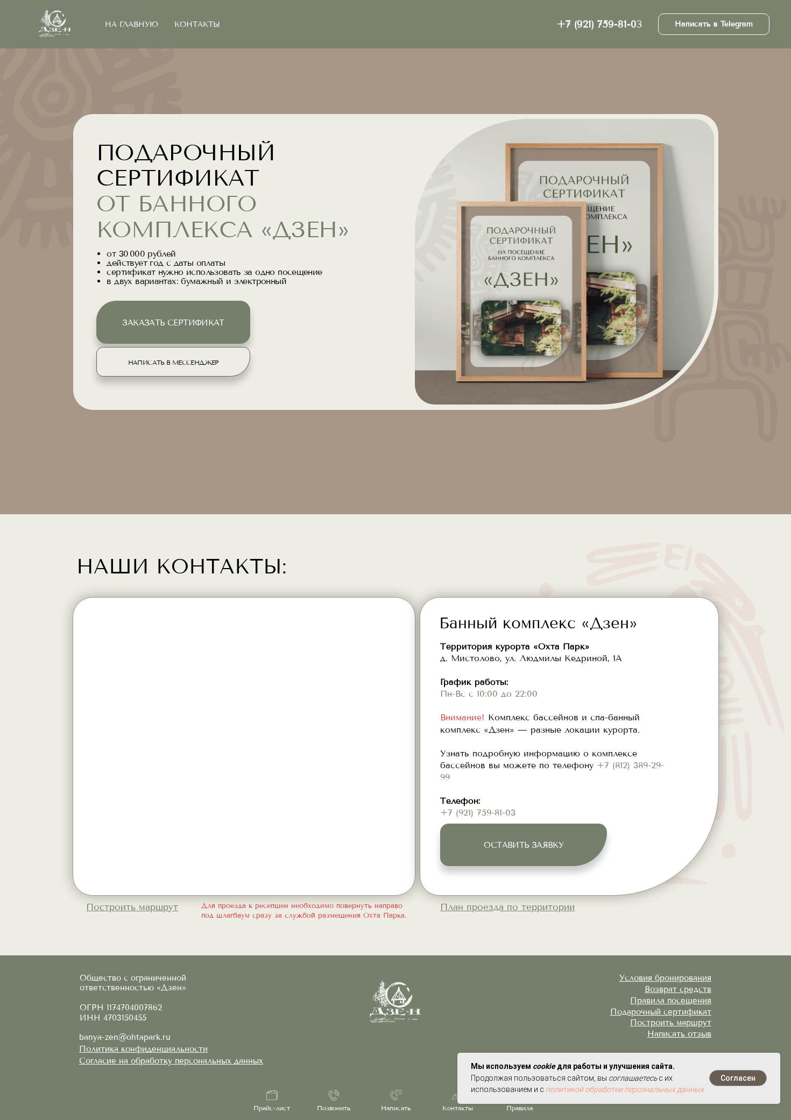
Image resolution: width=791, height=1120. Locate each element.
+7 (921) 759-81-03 (599, 24)
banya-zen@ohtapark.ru (125, 1037)
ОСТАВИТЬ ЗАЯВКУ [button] (523, 845)
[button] (507, 907)
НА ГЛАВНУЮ (131, 24)
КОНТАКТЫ (197, 24)
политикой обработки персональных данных (625, 1089)
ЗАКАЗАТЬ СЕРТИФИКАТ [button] (173, 323)
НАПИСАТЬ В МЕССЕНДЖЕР (173, 362)
